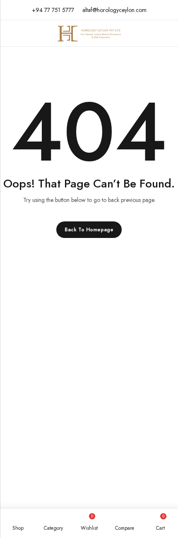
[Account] (168, 33)
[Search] (153, 33)
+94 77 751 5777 (53, 10)
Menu (9, 33)
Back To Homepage (89, 229)
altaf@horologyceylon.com (114, 10)
